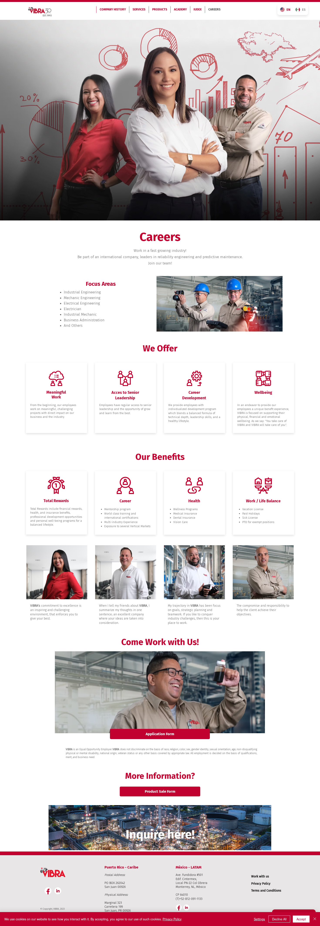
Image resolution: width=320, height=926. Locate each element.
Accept (301, 919)
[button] (160, 734)
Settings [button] (259, 919)
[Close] (314, 919)
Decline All (279, 919)
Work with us (260, 876)
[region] (160, 828)
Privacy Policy (260, 883)
